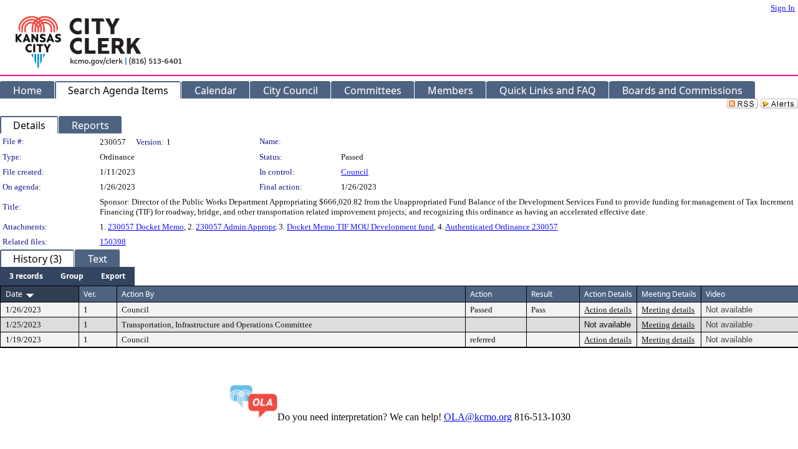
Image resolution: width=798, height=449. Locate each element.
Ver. (90, 294)
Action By (138, 294)
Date (14, 294)
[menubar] (67, 276)
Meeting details (668, 309)
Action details (608, 309)
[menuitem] (26, 276)
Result (541, 294)
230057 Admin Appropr (235, 226)
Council (354, 171)
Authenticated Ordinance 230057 (501, 226)
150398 (113, 241)
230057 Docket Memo (146, 226)
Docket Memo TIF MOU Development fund (360, 226)
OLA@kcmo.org (478, 417)
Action (481, 294)
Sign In (783, 7)
